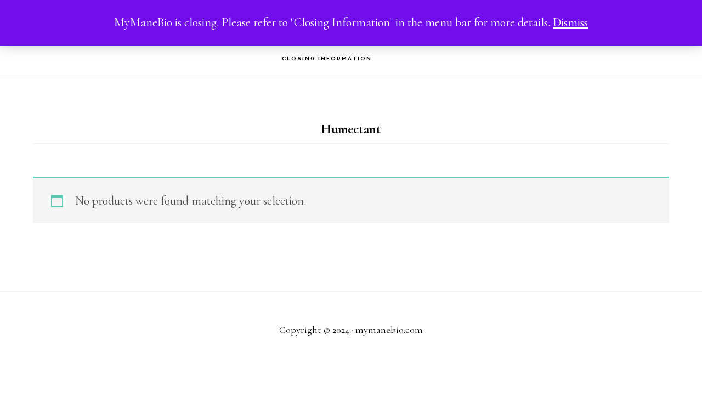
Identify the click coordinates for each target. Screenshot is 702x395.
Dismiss (570, 22)
